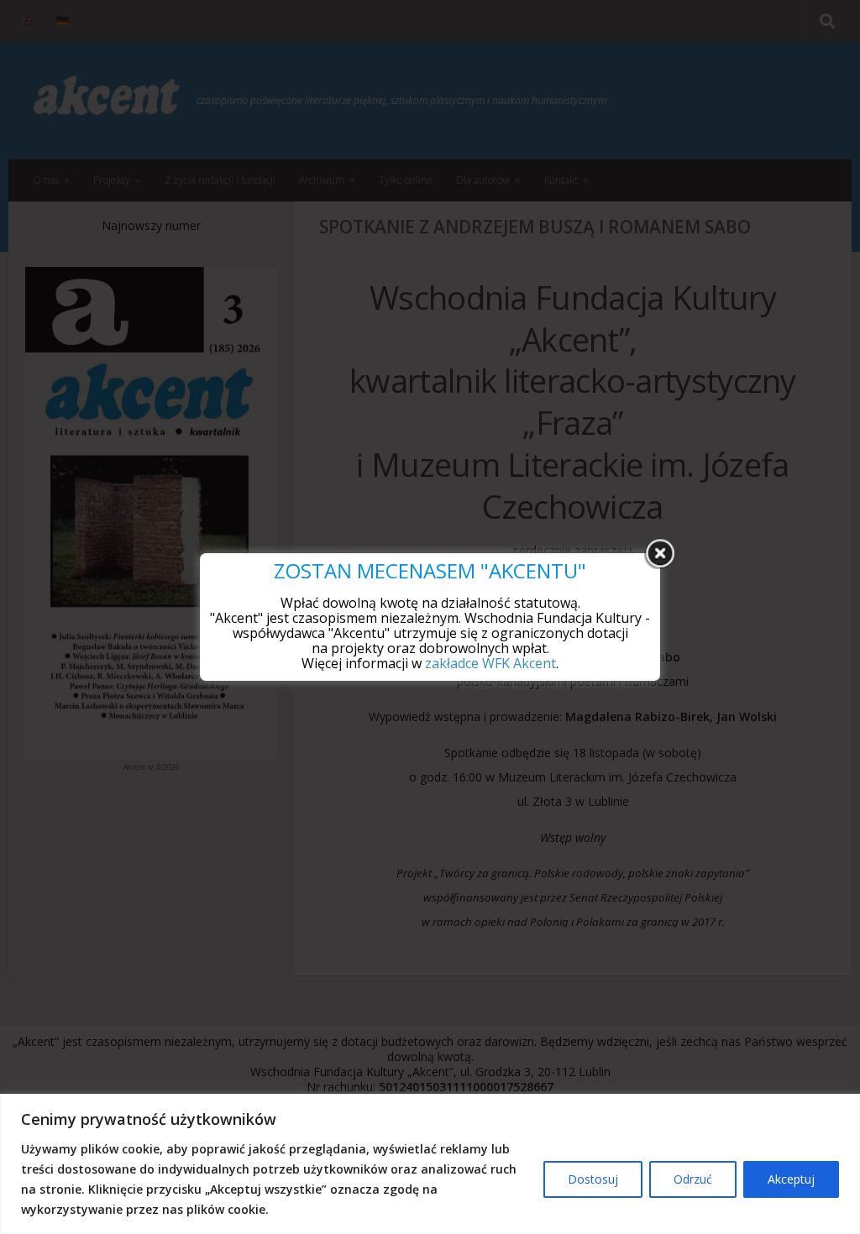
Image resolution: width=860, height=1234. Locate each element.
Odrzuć (693, 1179)
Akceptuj (791, 1179)
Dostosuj (593, 1179)
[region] (430, 1164)
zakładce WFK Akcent (490, 663)
